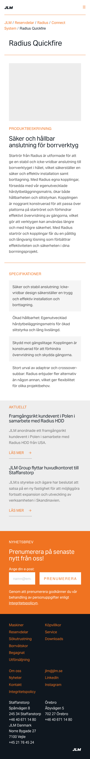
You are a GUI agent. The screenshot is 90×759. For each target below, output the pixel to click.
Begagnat (17, 653)
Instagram (53, 685)
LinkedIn (52, 678)
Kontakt (15, 685)
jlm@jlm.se (53, 671)
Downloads (54, 639)
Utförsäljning (19, 660)
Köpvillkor (53, 625)
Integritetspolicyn (23, 603)
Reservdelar (24, 22)
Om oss (15, 671)
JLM (8, 22)
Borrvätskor (18, 646)
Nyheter (15, 678)
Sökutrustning (20, 639)
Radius (42, 22)
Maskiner (16, 625)
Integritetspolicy (22, 692)
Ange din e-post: (21, 568)
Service (51, 632)
